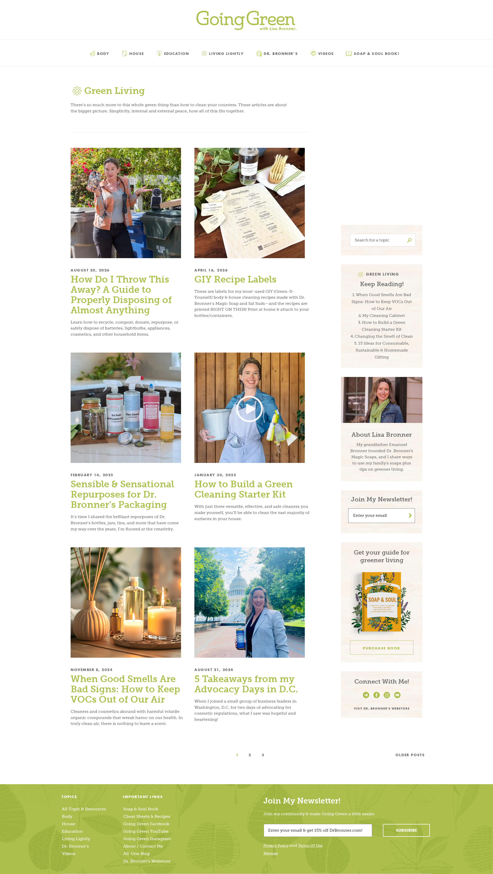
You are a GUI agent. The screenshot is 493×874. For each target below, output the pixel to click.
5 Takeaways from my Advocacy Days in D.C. (247, 684)
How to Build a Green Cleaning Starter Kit (243, 489)
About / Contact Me (143, 846)
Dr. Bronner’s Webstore (146, 861)
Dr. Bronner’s (281, 53)
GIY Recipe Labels (235, 279)
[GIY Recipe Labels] (251, 203)
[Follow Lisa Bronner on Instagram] (387, 698)
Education (176, 53)
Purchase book (382, 648)
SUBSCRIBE (406, 830)
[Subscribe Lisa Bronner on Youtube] (397, 698)
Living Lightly (226, 53)
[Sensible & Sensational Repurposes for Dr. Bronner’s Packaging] (128, 408)
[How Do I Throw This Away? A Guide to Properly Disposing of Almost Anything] (128, 203)
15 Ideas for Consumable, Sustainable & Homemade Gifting (382, 350)
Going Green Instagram (147, 839)
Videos (326, 53)
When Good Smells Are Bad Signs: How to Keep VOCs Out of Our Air (125, 689)
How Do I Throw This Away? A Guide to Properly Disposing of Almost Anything (121, 294)
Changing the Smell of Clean (384, 336)
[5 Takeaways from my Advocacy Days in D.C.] (251, 602)
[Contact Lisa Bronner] (367, 698)
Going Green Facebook (146, 824)
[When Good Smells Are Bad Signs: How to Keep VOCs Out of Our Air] (128, 602)
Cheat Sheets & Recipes (146, 816)
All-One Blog (136, 853)
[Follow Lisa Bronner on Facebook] (377, 698)
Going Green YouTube (145, 831)
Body (103, 53)
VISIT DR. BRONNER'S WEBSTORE (382, 708)
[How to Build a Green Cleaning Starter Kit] (251, 408)
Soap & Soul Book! (377, 53)
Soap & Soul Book (140, 809)
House (136, 53)
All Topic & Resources (84, 809)
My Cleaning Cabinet (383, 315)
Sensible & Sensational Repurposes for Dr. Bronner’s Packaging (122, 494)
